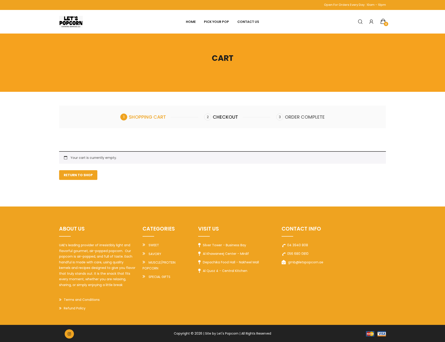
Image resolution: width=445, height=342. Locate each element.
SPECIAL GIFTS (159, 276)
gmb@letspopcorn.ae (305, 262)
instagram (69, 334)
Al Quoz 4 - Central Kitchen (225, 270)
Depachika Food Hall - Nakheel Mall (231, 262)
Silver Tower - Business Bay (224, 245)
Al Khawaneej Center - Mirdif (226, 253)
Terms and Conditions (82, 299)
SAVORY (155, 254)
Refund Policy (75, 308)
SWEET (154, 245)
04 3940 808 (297, 245)
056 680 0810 (297, 253)
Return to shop (78, 175)
